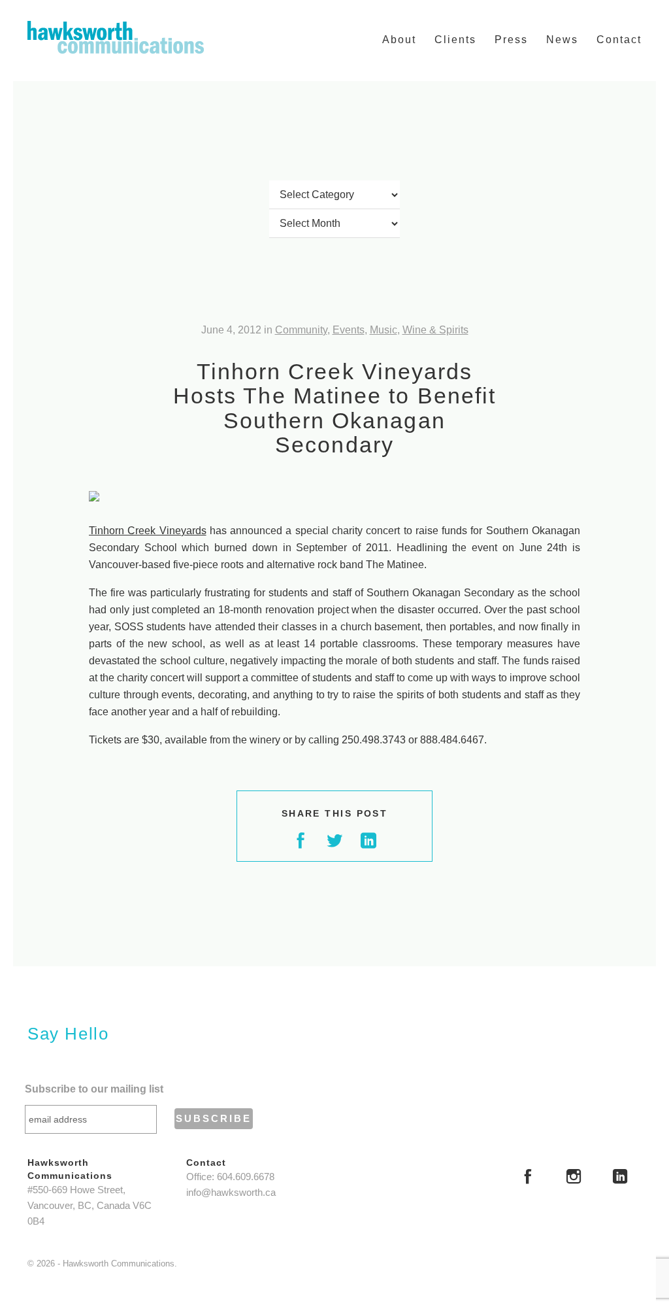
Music (383, 329)
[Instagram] (573, 1178)
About (399, 39)
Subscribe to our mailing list (94, 1089)
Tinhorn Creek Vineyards (147, 530)
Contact (619, 39)
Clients (455, 39)
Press (511, 39)
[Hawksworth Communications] (115, 37)
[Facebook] (528, 1178)
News (562, 39)
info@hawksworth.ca (231, 1192)
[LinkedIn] (620, 1178)
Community (301, 329)
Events (349, 329)
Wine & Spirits (435, 329)
